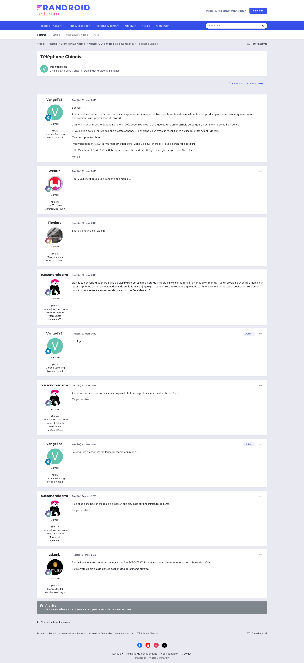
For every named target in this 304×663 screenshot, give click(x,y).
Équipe (56, 34)
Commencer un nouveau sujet (246, 83)
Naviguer (130, 25)
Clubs (97, 34)
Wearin (54, 171)
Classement (162, 25)
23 (56, 130)
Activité (146, 25)
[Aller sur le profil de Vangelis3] (44, 69)
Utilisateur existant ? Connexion (225, 10)
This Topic (249, 25)
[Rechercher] (263, 26)
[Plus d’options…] (260, 100)
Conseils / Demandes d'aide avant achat (95, 70)
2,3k (56, 201)
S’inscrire (258, 10)
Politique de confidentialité (141, 653)
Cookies (187, 653)
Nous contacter (170, 653)
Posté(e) (84, 100)
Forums (41, 34)
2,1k (56, 253)
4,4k (56, 585)
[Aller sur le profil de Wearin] (55, 183)
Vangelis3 (61, 66)
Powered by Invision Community (152, 657)
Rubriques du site (79, 25)
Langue (117, 653)
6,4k (56, 305)
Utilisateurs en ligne (77, 34)
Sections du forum (106, 25)
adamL (54, 555)
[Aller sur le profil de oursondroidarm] (55, 287)
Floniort (54, 223)
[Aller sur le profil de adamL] (55, 567)
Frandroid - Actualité (51, 25)
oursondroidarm (54, 275)
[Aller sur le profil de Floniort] (55, 235)
